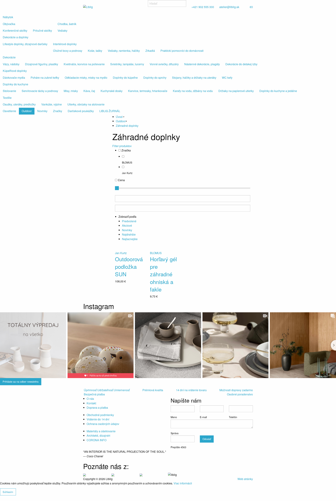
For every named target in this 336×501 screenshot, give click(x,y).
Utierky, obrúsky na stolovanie (85, 104)
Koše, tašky (95, 51)
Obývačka (9, 24)
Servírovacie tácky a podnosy (40, 91)
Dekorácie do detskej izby (241, 64)
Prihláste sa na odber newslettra (20, 381)
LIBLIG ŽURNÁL (109, 111)
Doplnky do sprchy (154, 78)
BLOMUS (127, 162)
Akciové (127, 225)
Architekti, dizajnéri (98, 436)
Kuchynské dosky (111, 91)
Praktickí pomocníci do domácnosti (182, 51)
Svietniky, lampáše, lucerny (127, 64)
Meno (174, 417)
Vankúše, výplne (51, 104)
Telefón (233, 417)
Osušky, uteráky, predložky (19, 104)
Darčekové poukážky (81, 111)
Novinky (42, 111)
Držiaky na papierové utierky (236, 91)
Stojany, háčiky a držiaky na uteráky (194, 78)
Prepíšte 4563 (178, 447)
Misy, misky (71, 91)
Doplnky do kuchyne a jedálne (278, 91)
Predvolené (129, 221)
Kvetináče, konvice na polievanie (84, 64)
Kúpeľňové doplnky (15, 71)
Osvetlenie (9, 111)
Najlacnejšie (130, 239)
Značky (57, 111)
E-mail (203, 417)
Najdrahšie (129, 234)
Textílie (7, 98)
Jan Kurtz (127, 173)
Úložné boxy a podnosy (67, 51)
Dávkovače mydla (14, 78)
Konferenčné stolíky (15, 31)
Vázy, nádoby (11, 64)
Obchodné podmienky (100, 415)
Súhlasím (8, 492)
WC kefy (227, 78)
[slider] (117, 188)
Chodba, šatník (67, 24)
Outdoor (27, 111)
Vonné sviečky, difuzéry (164, 64)
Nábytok (8, 17)
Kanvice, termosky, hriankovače (147, 91)
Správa (174, 433)
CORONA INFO (96, 440)
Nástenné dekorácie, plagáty (202, 64)
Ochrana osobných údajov (103, 424)
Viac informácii (183, 483)
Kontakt (91, 403)
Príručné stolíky (42, 31)
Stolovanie (9, 91)
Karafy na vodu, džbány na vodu (193, 91)
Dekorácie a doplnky (15, 37)
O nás (90, 399)
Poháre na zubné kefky (45, 78)
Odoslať (206, 439)
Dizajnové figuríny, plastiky (41, 64)
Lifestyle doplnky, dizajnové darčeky (25, 44)
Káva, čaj (89, 91)
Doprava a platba (97, 408)
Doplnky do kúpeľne (125, 78)
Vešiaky (62, 31)
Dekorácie (9, 57)
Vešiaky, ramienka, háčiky (124, 51)
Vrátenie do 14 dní (98, 419)
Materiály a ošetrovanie (101, 431)
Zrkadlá (150, 51)
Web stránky (245, 479)
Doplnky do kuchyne (15, 84)
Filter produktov (122, 146)
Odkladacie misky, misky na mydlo (86, 78)
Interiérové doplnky (65, 44)
